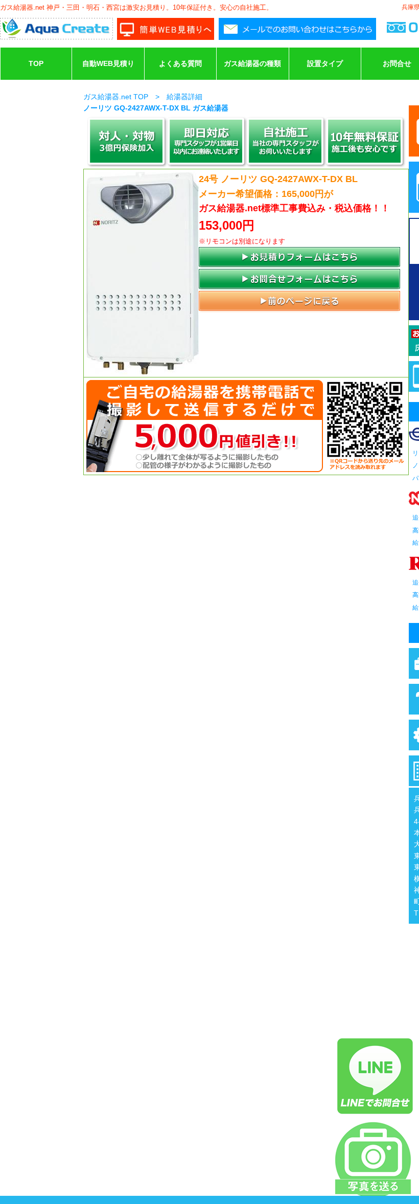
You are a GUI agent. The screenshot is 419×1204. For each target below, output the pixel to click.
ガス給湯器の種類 (252, 63)
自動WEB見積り (108, 63)
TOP (36, 63)
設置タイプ (325, 63)
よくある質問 (180, 63)
